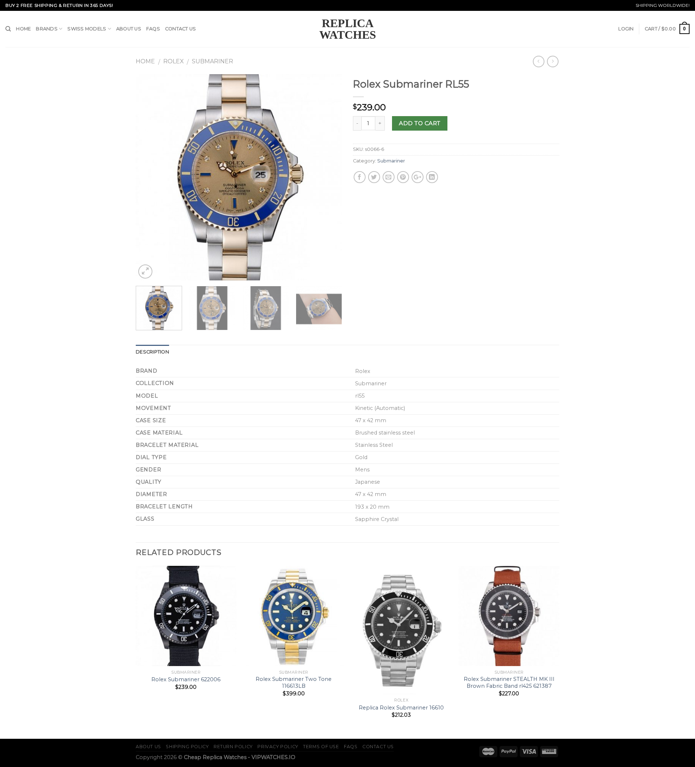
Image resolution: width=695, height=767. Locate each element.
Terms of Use (321, 746)
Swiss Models (86, 28)
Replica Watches (347, 29)
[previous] (149, 177)
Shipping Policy (187, 746)
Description (152, 352)
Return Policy (233, 746)
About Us (128, 28)
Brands (47, 28)
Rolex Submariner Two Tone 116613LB (294, 682)
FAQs (153, 28)
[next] (328, 177)
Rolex (173, 61)
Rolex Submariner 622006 (185, 679)
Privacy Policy (277, 746)
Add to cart (419, 123)
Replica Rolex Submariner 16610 (401, 707)
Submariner (212, 61)
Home (23, 28)
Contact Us (180, 28)
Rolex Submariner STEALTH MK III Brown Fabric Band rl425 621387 (509, 682)
